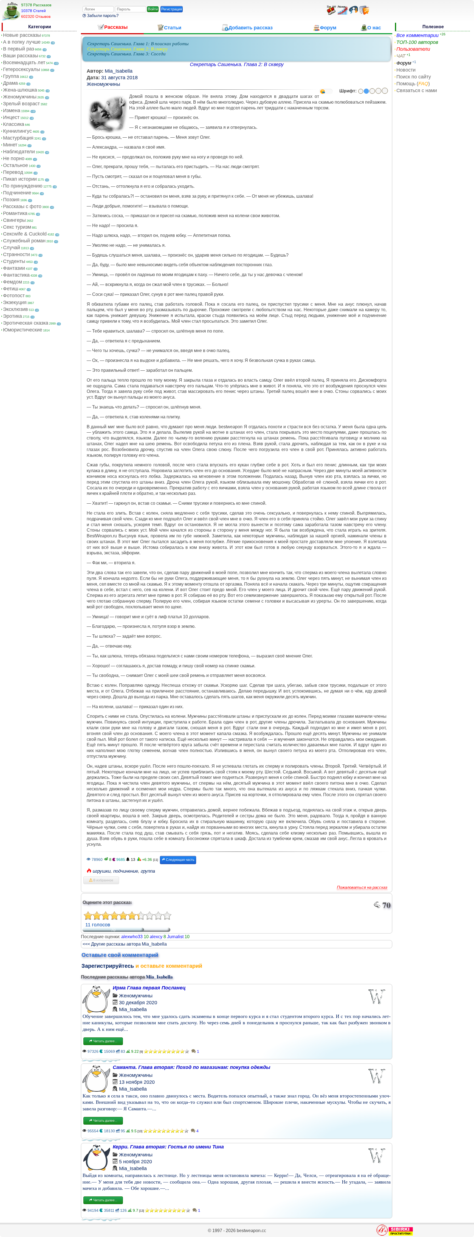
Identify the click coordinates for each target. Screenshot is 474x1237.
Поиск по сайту (413, 77)
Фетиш (10, 288)
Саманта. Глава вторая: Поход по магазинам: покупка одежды (191, 1067)
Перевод (13, 172)
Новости (406, 70)
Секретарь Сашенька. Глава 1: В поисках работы (138, 43)
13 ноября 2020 (137, 1082)
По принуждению (23, 186)
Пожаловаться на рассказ (362, 887)
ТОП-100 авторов (417, 42)
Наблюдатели (19, 151)
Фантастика (16, 275)
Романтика (15, 213)
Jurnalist (175, 936)
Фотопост (14, 295)
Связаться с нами (416, 90)
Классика (13, 124)
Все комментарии (417, 35)
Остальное (15, 165)
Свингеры (14, 220)
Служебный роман (24, 240)
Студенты (14, 261)
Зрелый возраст (21, 103)
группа (148, 871)
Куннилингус (17, 131)
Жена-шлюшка (20, 90)
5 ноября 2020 (135, 1161)
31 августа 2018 (119, 77)
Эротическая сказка (25, 323)
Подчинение (17, 192)
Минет (10, 144)
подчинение (125, 871)
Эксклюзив (15, 309)
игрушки (102, 871)
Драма (10, 83)
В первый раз (18, 49)
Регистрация (171, 9)
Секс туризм (17, 227)
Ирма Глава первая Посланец (149, 988)
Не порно (13, 158)
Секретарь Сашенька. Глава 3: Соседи (126, 53)
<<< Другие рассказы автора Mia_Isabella (125, 944)
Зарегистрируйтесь (107, 966)
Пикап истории (20, 179)
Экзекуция (15, 302)
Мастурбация (18, 138)
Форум (403, 63)
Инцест (11, 117)
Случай (11, 247)
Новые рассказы (22, 35)
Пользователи (413, 49)
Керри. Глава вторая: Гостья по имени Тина (168, 1147)
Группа (11, 76)
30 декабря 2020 (138, 1002)
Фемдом (12, 282)
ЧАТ (400, 56)
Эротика (12, 316)
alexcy (156, 936)
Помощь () (413, 83)
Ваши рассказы (20, 55)
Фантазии (14, 268)
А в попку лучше (22, 42)
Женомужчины (19, 97)
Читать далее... (104, 1041)
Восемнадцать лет (24, 62)
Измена (11, 110)
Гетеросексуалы (21, 69)
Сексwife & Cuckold (25, 234)
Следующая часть (179, 860)
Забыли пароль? (102, 15)
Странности (16, 254)
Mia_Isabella (118, 71)
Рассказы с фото (22, 206)
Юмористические (22, 330)
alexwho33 (132, 936)
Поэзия (11, 199)
